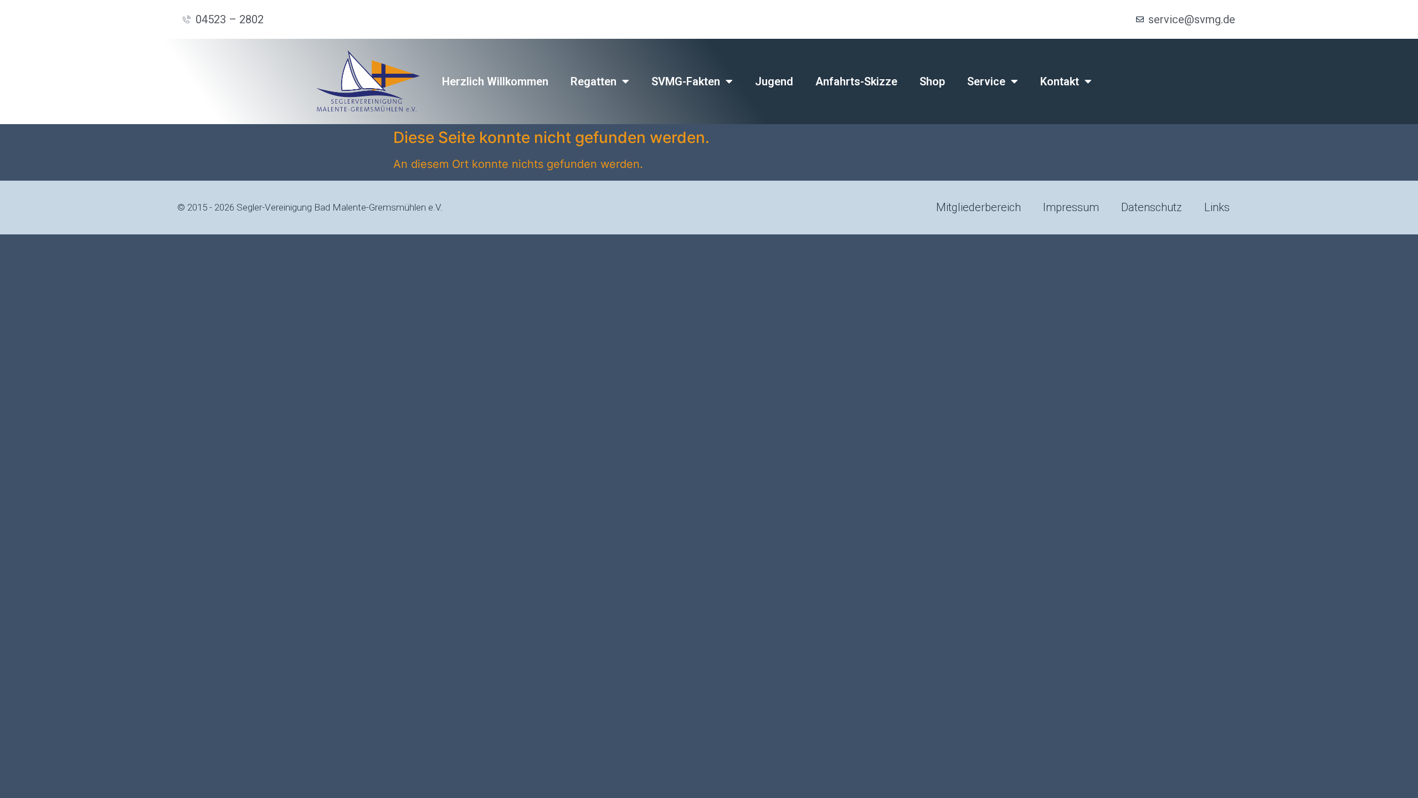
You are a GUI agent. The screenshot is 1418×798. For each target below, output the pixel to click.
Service (986, 81)
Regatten (593, 81)
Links (1217, 207)
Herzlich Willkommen (495, 81)
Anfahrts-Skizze (856, 81)
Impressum (1071, 207)
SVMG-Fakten (685, 81)
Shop (932, 81)
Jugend (774, 81)
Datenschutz (1151, 207)
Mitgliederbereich (978, 207)
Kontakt (1059, 81)
